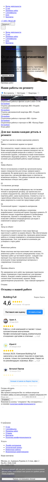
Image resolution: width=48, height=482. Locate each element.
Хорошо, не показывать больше (24, 479)
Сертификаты (11, 13)
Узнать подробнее (8, 473)
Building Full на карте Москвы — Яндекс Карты (24, 385)
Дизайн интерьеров (13, 445)
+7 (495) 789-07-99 (8, 21)
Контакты (9, 17)
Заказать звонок (7, 75)
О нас (8, 8)
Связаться (5, 24)
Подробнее (5, 99)
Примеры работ (12, 11)
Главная (9, 47)
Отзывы (9, 433)
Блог (7, 15)
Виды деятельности (13, 6)
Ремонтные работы (13, 450)
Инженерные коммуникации (17, 452)
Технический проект (14, 447)
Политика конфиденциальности (18, 437)
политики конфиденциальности (22, 404)
